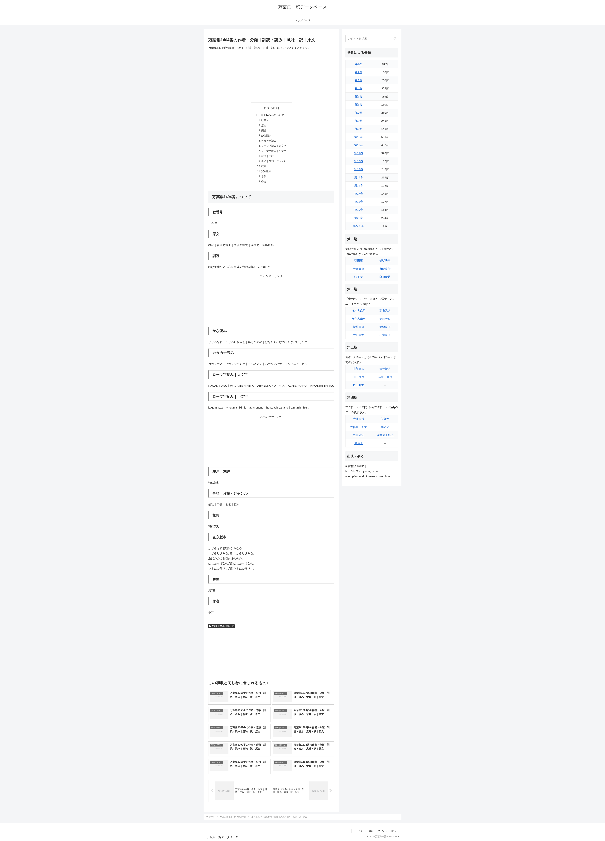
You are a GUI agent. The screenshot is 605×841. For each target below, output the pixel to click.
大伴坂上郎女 (358, 427)
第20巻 (358, 218)
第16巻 (358, 185)
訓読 (263, 130)
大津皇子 (385, 327)
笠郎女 (385, 419)
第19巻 (358, 209)
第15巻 (358, 177)
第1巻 (358, 64)
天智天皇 (358, 268)
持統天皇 (358, 327)
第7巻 (358, 112)
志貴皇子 (385, 335)
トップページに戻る (363, 831)
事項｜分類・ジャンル (273, 161)
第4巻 (358, 88)
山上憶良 (358, 377)
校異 (263, 166)
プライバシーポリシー (387, 831)
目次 (267, 108)
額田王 (358, 260)
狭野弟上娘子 (385, 435)
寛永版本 (266, 171)
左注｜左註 (267, 155)
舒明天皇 (385, 260)
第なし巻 (358, 226)
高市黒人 (385, 310)
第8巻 (358, 120)
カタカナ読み (268, 140)
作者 (263, 181)
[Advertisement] (271, 76)
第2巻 (358, 72)
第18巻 (358, 201)
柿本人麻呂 (358, 310)
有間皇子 (385, 268)
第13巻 (358, 161)
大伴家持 (358, 419)
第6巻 (358, 104)
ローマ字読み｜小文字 (273, 150)
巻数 (263, 176)
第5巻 (358, 96)
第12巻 (358, 153)
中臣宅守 (358, 435)
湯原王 (358, 443)
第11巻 (358, 145)
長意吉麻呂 (358, 318)
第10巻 (358, 137)
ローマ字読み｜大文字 (273, 145)
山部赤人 (358, 368)
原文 (263, 125)
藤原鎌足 (385, 276)
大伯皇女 (358, 335)
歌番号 (265, 120)
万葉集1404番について (271, 115)
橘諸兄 (385, 427)
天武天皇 (385, 318)
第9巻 (358, 128)
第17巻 (358, 193)
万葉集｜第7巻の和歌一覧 (223, 626)
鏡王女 (358, 276)
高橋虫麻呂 (385, 377)
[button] (395, 38)
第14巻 (358, 169)
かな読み (266, 135)
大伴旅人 (385, 368)
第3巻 (358, 80)
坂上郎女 (358, 385)
